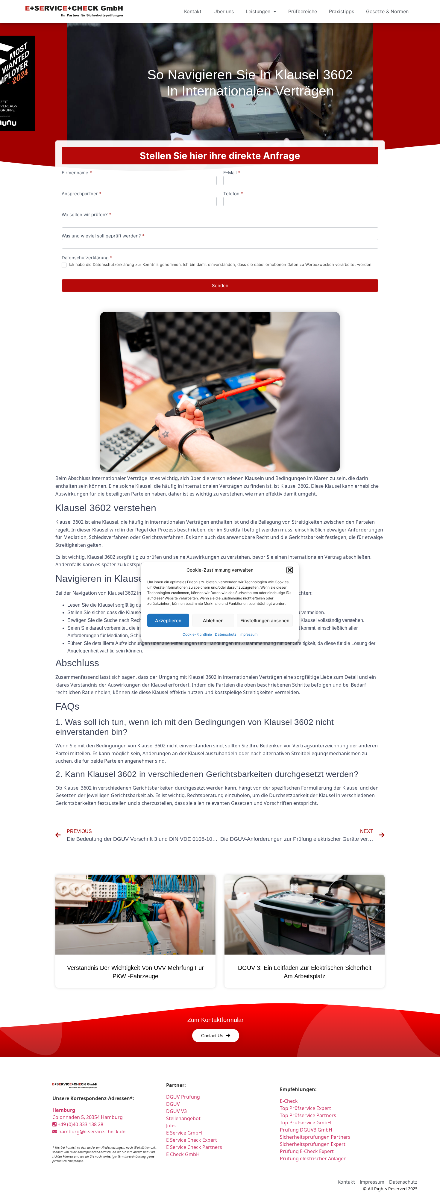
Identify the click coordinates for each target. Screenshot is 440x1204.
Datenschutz (225, 634)
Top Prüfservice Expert (305, 1108)
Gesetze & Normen (387, 11)
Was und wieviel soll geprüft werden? (103, 236)
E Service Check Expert (192, 1140)
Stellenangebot (183, 1118)
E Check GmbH (183, 1154)
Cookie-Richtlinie (197, 634)
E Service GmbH (184, 1132)
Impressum (248, 634)
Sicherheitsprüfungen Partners (315, 1137)
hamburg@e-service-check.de (91, 1131)
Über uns (223, 11)
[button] (290, 570)
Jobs (171, 1125)
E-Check (289, 1101)
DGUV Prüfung (183, 1097)
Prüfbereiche (302, 11)
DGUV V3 (176, 1111)
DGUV (173, 1104)
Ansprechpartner (81, 193)
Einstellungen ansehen (264, 620)
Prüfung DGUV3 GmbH (306, 1129)
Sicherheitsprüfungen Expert (312, 1144)
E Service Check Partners (194, 1147)
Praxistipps (341, 11)
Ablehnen (213, 620)
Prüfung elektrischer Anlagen (313, 1158)
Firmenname (77, 172)
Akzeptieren (168, 620)
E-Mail (231, 172)
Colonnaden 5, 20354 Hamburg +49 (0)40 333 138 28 (87, 1117)
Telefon (233, 193)
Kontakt (192, 11)
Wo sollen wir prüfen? (86, 214)
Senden (220, 285)
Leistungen (258, 11)
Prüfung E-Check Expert (307, 1151)
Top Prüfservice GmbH (305, 1122)
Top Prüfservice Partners (308, 1115)
